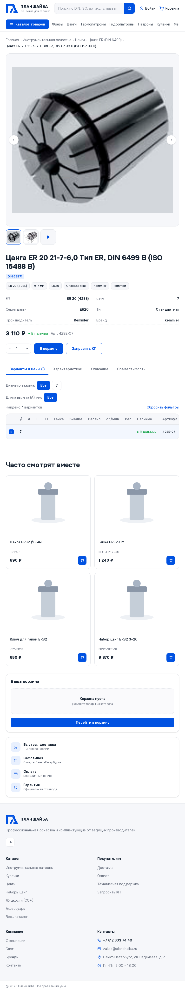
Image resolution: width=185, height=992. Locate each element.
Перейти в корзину (92, 722)
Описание (99, 369)
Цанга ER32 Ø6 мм (26, 542)
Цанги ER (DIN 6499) (105, 40)
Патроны (145, 24)
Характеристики (67, 369)
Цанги (72, 24)
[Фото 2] (31, 237)
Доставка (105, 868)
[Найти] (129, 8)
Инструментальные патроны (29, 868)
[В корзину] (82, 560)
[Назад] (14, 140)
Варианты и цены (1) (27, 369)
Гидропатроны (122, 24)
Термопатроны (93, 24)
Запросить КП (84, 348)
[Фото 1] (13, 237)
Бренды (12, 957)
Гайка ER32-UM (112, 542)
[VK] (10, 842)
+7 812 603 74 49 (117, 940)
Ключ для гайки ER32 (28, 639)
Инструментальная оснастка (47, 40)
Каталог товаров (30, 24)
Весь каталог (17, 917)
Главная (12, 40)
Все (43, 385)
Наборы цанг (16, 892)
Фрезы (57, 24)
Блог (9, 949)
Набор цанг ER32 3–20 (118, 639)
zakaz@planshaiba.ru (120, 949)
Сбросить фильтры (163, 407)
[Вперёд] (171, 140)
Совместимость (131, 369)
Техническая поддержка (118, 884)
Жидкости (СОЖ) (19, 900)
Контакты (13, 965)
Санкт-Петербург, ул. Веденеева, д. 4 (134, 957)
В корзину (48, 348)
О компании (15, 941)
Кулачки (163, 24)
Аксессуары (16, 908)
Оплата (103, 876)
